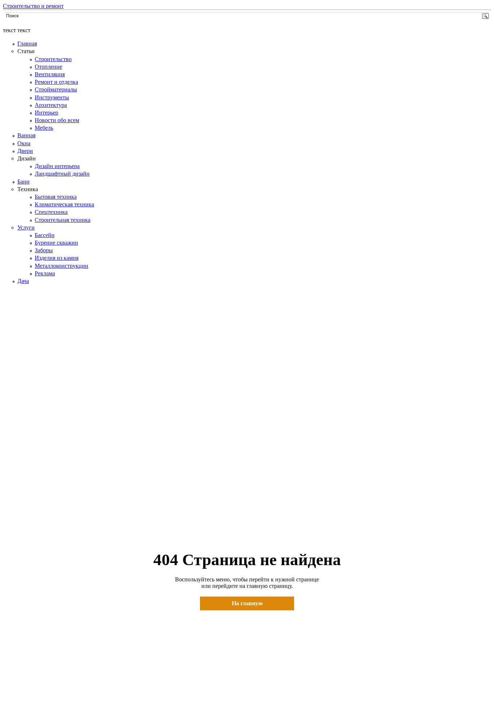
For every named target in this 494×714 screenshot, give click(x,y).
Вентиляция (50, 74)
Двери (25, 151)
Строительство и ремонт (33, 6)
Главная (27, 43)
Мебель (44, 128)
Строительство (53, 59)
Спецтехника (51, 212)
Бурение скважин (56, 243)
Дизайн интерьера (57, 166)
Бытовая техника (56, 197)
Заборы (44, 250)
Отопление (48, 67)
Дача (23, 281)
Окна (23, 143)
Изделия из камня (56, 258)
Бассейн (45, 235)
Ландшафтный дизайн (62, 174)
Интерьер (46, 112)
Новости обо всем (57, 120)
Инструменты (52, 97)
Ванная (26, 135)
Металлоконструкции (61, 266)
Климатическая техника (64, 204)
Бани (23, 181)
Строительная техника (62, 220)
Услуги (26, 227)
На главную (247, 603)
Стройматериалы (56, 89)
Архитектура (51, 105)
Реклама (45, 273)
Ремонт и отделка (56, 82)
